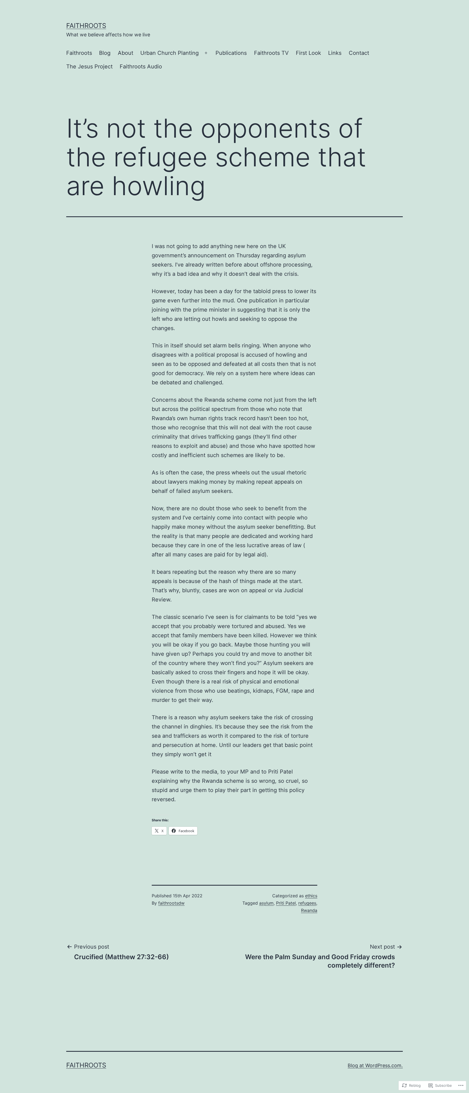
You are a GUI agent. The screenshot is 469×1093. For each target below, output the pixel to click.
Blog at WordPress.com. (375, 1065)
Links (334, 53)
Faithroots (86, 26)
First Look (308, 53)
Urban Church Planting (169, 53)
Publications (231, 53)
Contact (359, 53)
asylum (266, 903)
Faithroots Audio (141, 66)
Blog (104, 53)
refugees (307, 903)
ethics (311, 895)
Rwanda (309, 910)
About (125, 53)
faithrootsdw (171, 903)
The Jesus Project (89, 66)
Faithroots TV (271, 53)
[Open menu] (206, 53)
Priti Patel (286, 903)
